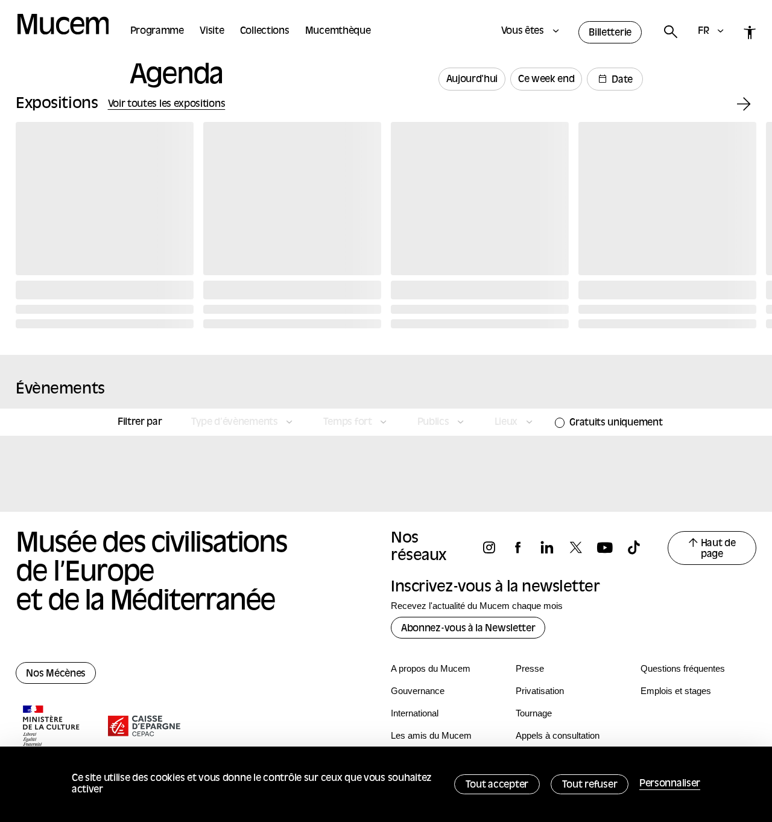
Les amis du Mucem (431, 735)
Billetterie (610, 33)
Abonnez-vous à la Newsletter (468, 629)
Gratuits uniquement (615, 423)
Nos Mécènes (56, 674)
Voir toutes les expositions (167, 104)
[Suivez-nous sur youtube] (610, 547)
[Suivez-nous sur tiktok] (639, 547)
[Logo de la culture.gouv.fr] (52, 727)
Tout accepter (497, 785)
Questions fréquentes (683, 668)
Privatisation (540, 691)
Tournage (534, 713)
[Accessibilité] (750, 32)
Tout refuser (590, 785)
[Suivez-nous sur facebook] (523, 547)
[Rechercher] (670, 32)
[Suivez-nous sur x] (581, 547)
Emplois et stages (676, 691)
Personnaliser (669, 784)
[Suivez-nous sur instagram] (494, 547)
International (414, 713)
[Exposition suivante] (744, 104)
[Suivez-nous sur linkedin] (552, 547)
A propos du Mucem (430, 668)
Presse (530, 668)
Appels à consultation (558, 735)
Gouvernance (418, 691)
